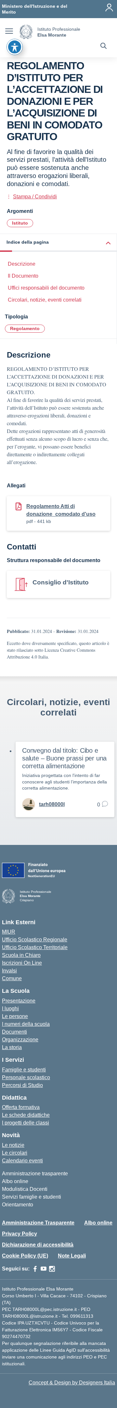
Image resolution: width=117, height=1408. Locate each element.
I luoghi (10, 1008)
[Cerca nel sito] (103, 46)
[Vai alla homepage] (26, 32)
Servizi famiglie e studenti (31, 1197)
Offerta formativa (21, 1107)
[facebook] (35, 1269)
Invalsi (9, 970)
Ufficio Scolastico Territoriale (35, 947)
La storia (12, 1047)
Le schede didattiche (26, 1115)
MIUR (8, 932)
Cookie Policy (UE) (25, 1255)
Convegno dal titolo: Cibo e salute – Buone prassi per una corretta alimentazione (64, 758)
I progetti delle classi (25, 1122)
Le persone (15, 1016)
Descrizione (21, 264)
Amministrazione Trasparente (38, 1222)
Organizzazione (20, 1039)
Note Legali (72, 1255)
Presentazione (18, 1000)
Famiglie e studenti (24, 1069)
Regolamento (25, 328)
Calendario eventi (22, 1160)
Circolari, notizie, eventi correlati (45, 300)
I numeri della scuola (26, 1024)
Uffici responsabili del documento (46, 288)
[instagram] (52, 1269)
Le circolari (14, 1153)
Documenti (14, 1032)
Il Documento (23, 276)
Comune (12, 978)
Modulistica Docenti (24, 1189)
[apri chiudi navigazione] (9, 32)
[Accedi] (109, 7)
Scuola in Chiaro (21, 955)
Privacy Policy (19, 1233)
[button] (58, 243)
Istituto (20, 223)
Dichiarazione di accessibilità (37, 1244)
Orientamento (17, 1204)
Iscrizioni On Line (22, 963)
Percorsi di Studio (22, 1085)
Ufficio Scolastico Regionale (34, 939)
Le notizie (13, 1145)
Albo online (15, 1181)
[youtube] (43, 1269)
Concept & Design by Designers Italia (72, 1382)
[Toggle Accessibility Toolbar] (14, 47)
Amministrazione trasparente (35, 1173)
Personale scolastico (26, 1077)
